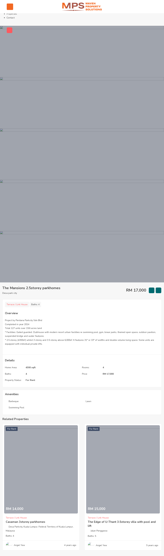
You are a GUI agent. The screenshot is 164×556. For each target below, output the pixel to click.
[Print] (158, 290)
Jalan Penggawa (99, 530)
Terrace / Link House (17, 304)
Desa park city (9, 293)
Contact (11, 17)
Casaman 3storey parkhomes (25, 522)
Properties (12, 13)
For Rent (30, 380)
